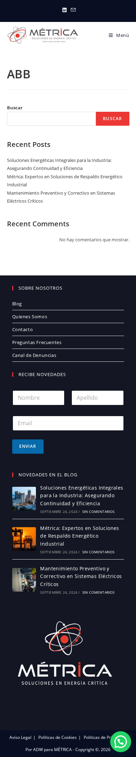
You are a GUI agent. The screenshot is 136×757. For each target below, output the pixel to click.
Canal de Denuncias (34, 355)
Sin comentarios (98, 511)
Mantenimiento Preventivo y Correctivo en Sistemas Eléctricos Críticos (81, 576)
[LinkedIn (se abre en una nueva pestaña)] (64, 10)
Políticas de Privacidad (105, 737)
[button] (120, 741)
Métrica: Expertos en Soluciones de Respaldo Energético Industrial (79, 536)
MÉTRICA (62, 749)
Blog (17, 304)
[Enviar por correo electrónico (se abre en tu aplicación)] (72, 10)
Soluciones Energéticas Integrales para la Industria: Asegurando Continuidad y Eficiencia (81, 495)
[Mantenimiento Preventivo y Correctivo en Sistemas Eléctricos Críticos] (24, 580)
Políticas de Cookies (57, 737)
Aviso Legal (20, 737)
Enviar (28, 446)
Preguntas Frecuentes (37, 342)
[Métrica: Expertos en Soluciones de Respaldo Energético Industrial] (24, 539)
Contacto (22, 329)
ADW (37, 749)
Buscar (15, 107)
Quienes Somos (29, 316)
